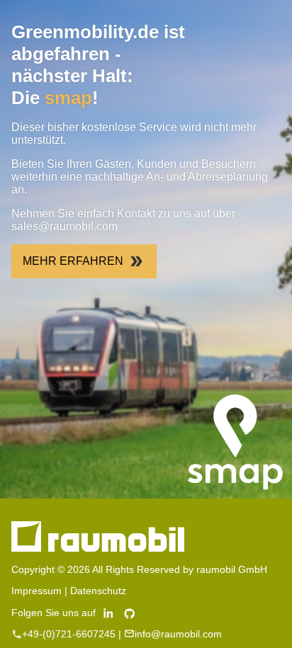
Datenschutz (98, 590)
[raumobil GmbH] (97, 548)
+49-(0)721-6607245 (69, 634)
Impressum (36, 590)
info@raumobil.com (178, 634)
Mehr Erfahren (73, 261)
